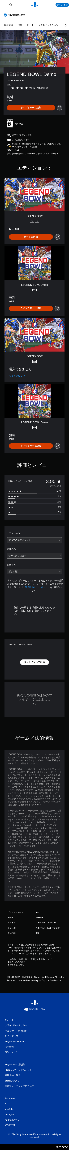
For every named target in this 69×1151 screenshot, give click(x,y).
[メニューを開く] (3, 5)
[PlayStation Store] (15, 14)
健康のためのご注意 (16, 962)
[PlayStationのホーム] (34, 4)
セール (30, 25)
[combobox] (34, 540)
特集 (20, 25)
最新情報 (8, 25)
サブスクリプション (48, 25)
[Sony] (61, 1149)
